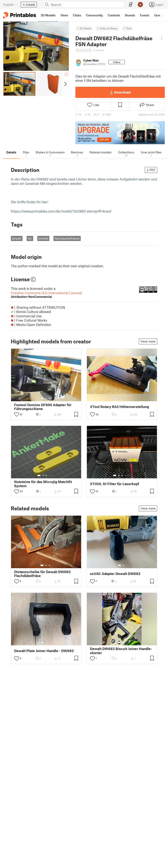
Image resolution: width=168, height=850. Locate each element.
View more (148, 341)
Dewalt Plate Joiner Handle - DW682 (44, 651)
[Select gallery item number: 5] (128, 398)
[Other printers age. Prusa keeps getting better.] (120, 132)
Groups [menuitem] (159, 15)
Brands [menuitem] (130, 15)
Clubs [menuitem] (77, 15)
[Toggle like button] (16, 414)
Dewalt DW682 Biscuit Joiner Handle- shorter (121, 651)
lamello (43, 238)
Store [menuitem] (64, 15)
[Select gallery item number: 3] (49, 398)
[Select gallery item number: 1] (42, 398)
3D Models (85, 28)
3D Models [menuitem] (48, 15)
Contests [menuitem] (114, 15)
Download (122, 92)
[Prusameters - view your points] (140, 4)
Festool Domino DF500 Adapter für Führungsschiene (43, 407)
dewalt (16, 238)
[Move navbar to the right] (162, 15)
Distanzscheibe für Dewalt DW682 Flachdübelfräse (42, 574)
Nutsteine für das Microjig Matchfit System (43, 484)
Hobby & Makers (109, 28)
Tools (129, 28)
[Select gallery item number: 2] (46, 398)
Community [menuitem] (94, 15)
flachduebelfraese (67, 238)
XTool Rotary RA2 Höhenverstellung (119, 407)
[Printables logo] (19, 15)
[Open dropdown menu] (162, 37)
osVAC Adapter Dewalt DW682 (115, 574)
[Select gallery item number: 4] (125, 398)
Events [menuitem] (144, 15)
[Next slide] (65, 84)
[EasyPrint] (131, 4)
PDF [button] (153, 170)
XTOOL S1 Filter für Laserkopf (114, 484)
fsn (30, 238)
